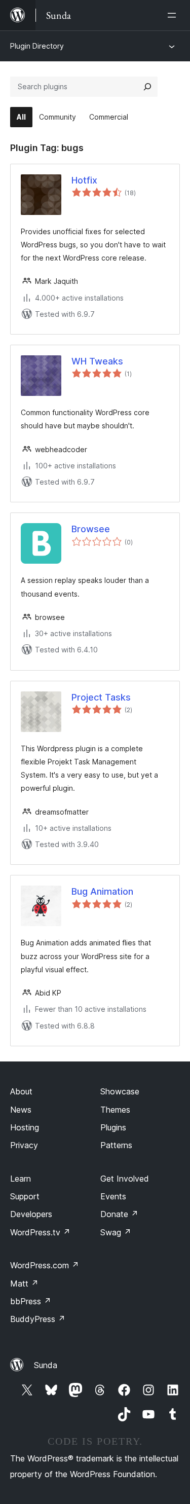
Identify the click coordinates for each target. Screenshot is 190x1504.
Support (25, 1196)
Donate (119, 1214)
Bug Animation (102, 891)
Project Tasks (101, 697)
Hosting (24, 1127)
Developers (31, 1214)
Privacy (24, 1145)
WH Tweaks (97, 361)
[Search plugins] (147, 87)
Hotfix (84, 180)
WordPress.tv (40, 1232)
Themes (115, 1110)
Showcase (119, 1091)
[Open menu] (174, 15)
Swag (115, 1232)
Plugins (113, 1127)
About (21, 1091)
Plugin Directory (37, 46)
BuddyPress (37, 1319)
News (20, 1110)
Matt (24, 1283)
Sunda (45, 1365)
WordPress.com (44, 1265)
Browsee (90, 529)
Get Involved (124, 1178)
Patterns (116, 1145)
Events (113, 1196)
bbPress (30, 1301)
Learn (20, 1178)
